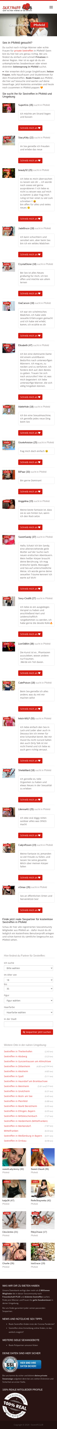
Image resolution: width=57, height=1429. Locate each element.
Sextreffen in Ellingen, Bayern (28, 1111)
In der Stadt (10, 1019)
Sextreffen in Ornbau (28, 1140)
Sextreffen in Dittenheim (24, 1066)
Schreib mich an (29, 127)
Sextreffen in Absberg (28, 1056)
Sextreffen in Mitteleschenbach (28, 1116)
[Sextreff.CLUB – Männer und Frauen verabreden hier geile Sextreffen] (17, 7)
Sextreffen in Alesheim (28, 1071)
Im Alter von (10, 974)
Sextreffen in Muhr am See (28, 1096)
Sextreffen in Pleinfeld (28, 1101)
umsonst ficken (31, 1345)
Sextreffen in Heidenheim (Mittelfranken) (28, 1121)
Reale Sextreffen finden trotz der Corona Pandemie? (31, 1324)
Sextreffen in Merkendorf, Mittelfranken (28, 1128)
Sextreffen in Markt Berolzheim (28, 1106)
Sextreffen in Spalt (28, 1076)
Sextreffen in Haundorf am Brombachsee (28, 1082)
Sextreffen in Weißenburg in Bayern (28, 1135)
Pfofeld (46, 105)
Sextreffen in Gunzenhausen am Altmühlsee (28, 1062)
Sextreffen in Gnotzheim (28, 1091)
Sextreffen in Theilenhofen (28, 1051)
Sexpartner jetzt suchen (38, 1031)
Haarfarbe (9, 1007)
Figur (6, 995)
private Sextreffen (23, 50)
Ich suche (9, 962)
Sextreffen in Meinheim (25, 1086)
